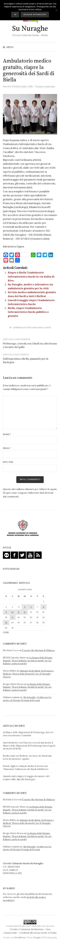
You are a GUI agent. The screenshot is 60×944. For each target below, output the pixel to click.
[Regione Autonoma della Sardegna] (23, 527)
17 (12, 617)
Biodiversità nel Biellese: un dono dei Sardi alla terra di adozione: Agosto (27, 757)
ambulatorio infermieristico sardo (32, 327)
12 (25, 612)
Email (7, 448)
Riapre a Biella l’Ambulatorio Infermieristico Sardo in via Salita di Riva (31, 276)
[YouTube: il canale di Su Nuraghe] (30, 555)
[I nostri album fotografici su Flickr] (6, 555)
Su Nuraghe (30, 28)
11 (18, 612)
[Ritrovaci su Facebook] (14, 555)
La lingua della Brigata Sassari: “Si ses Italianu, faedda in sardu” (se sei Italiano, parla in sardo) (27, 660)
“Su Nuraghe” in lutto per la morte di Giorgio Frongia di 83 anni (27, 699)
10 (13, 612)
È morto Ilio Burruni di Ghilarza (38, 650)
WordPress (20, 937)
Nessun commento (45, 86)
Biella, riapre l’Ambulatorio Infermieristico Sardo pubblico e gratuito (28, 311)
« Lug (6, 632)
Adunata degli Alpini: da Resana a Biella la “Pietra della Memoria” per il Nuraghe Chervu (28, 673)
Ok (15, 14)
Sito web (8, 462)
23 (6, 622)
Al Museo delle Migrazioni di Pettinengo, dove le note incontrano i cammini (28, 734)
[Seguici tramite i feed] (38, 555)
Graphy (36, 937)
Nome (7, 434)
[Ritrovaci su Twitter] (22, 555)
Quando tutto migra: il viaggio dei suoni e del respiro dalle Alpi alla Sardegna (26, 778)
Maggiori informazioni (34, 14)
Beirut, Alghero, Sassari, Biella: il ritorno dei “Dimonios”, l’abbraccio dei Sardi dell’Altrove (25, 767)
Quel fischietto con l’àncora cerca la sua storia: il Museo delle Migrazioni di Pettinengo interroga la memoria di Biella (29, 745)
